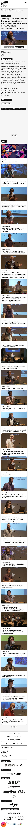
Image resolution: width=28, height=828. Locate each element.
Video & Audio (16, 9)
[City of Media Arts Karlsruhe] (20, 824)
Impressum (10, 733)
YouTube (14, 743)
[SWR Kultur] (21, 791)
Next (15, 135)
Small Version (9, 47)
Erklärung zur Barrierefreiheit (14, 736)
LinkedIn (21, 743)
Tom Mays (7, 103)
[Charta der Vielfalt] (11, 824)
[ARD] (14, 782)
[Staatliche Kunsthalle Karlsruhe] (21, 818)
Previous (12, 135)
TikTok (17, 743)
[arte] (9, 791)
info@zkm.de (4, 756)
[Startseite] (5, 4)
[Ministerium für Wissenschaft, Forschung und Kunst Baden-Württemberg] (11, 765)
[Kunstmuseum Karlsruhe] (10, 818)
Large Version (19, 47)
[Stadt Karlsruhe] (21, 765)
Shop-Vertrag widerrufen (14, 739)
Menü (25, 2)
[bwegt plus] (14, 805)
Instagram (10, 743)
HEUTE (3, 824)
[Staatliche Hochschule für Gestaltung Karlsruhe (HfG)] (14, 813)
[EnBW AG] (14, 774)
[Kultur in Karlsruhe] (14, 796)
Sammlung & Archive (7, 9)
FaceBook (6, 743)
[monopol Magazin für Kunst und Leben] (14, 786)
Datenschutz (17, 733)
